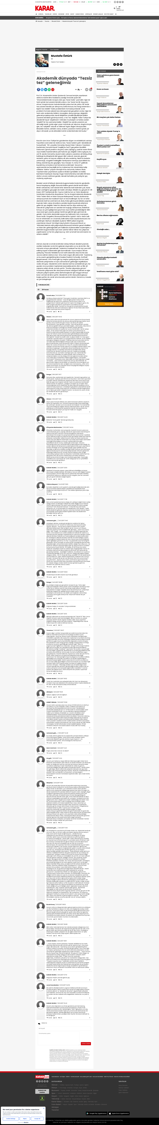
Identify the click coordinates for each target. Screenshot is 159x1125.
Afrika (85, 1088)
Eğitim (86, 1085)
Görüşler (88, 14)
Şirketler (96, 1090)
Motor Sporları (87, 1093)
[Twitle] (42, 89)
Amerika (70, 1088)
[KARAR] (45, 8)
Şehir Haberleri (123, 1092)
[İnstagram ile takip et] (118, 2)
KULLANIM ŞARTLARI (86, 1076)
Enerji (79, 1090)
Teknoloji (55, 1099)
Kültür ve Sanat (89, 1104)
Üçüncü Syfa (69, 1085)
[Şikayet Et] (90, 312)
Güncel (41, 14)
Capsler (70, 1104)
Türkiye (76, 1085)
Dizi (71, 1102)
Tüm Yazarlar (54, 49)
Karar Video (80, 14)
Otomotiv (74, 1090)
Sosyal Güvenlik (87, 1090)
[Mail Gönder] (52, 89)
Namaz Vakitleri (124, 1088)
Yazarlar (48, 14)
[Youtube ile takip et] (115, 2)
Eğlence (86, 1096)
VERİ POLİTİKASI (108, 1076)
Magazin (66, 1096)
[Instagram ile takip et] (47, 1081)
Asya (80, 1088)
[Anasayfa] (36, 14)
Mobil (63, 1099)
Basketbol (66, 1093)
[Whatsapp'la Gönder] (49, 89)
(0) (60, 311)
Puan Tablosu (123, 1090)
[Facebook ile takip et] (120, 2)
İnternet (68, 1099)
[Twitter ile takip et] (123, 2)
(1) (56, 311)
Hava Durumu (123, 1085)
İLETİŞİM (62, 1076)
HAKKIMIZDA (55, 1076)
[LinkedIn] (45, 89)
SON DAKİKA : (39, 18)
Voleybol (73, 1093)
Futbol (60, 1093)
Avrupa (75, 1088)
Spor (67, 14)
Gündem (66, 1102)
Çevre (82, 1085)
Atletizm (79, 1093)
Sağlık (72, 1096)
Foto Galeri (56, 1104)
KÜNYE (68, 1076)
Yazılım (84, 1099)
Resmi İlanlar (98, 14)
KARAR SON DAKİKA (42, 1091)
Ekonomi (61, 14)
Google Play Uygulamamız (98, 1113)
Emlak (68, 1090)
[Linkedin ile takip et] (45, 1081)
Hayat (72, 14)
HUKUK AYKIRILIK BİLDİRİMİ (122, 1076)
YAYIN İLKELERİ (74, 1076)
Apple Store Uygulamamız (120, 1113)
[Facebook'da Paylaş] (38, 89)
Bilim (88, 1099)
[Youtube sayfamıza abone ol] (42, 1081)
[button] (76, 89)
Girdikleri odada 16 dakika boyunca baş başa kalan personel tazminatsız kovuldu (69, 18)
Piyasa (63, 1090)
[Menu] (115, 14)
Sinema (75, 1102)
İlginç (85, 1102)
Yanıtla (50, 311)
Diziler (61, 1096)
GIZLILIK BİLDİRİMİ (98, 1076)
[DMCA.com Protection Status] (42, 1098)
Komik (81, 1102)
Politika (62, 1085)
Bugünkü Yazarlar (41, 49)
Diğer (95, 1093)
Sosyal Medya (76, 1099)
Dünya (55, 14)
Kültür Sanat (109, 14)
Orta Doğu (62, 1088)
